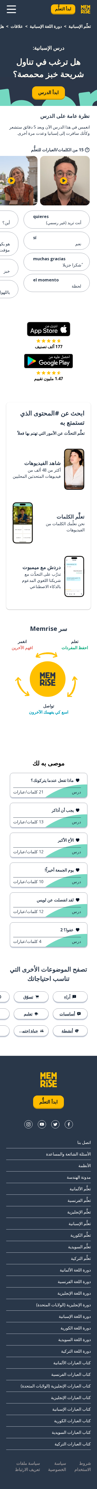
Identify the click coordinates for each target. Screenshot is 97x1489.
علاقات (17, 26)
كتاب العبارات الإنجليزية (71, 1397)
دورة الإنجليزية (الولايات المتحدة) (63, 1305)
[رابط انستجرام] (28, 1124)
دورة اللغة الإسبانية (46, 26)
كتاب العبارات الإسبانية (71, 1409)
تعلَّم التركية (81, 1258)
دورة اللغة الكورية (76, 1328)
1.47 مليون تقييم (48, 378)
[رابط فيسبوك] (69, 1124)
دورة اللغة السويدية (74, 1339)
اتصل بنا (84, 1142)
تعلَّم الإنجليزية (79, 1212)
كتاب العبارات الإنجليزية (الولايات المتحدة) (56, 1386)
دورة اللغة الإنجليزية (74, 1293)
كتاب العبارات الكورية (72, 1421)
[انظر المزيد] (11, 9)
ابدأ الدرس (48, 92)
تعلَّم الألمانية (80, 1189)
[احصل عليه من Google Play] (48, 361)
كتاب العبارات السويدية (71, 1432)
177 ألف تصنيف (48, 346)
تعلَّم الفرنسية (79, 1200)
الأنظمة (84, 1165)
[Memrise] (85, 9)
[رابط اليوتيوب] (42, 1124)
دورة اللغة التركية (76, 1351)
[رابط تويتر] (55, 1124)
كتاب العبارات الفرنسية (71, 1374)
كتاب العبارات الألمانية (72, 1363)
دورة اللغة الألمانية (75, 1270)
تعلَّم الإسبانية (80, 26)
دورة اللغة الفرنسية (74, 1281)
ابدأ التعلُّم (63, 9)
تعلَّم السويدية (79, 1247)
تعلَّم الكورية (80, 1235)
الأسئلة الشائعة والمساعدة (68, 1154)
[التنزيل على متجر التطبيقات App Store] (48, 329)
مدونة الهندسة (79, 1177)
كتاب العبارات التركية (73, 1444)
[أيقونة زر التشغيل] (64, 180)
